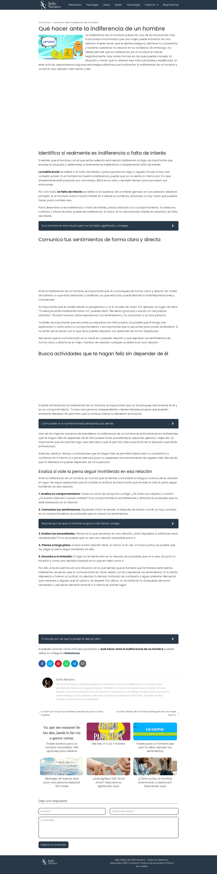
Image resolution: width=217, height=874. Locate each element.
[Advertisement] (108, 109)
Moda (118, 4)
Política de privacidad (152, 863)
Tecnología (133, 4)
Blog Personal (170, 4)
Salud (106, 4)
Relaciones (75, 4)
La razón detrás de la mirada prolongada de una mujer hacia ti (146, 713)
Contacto (134, 863)
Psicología (92, 4)
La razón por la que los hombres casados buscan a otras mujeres (72, 713)
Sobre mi (150, 4)
